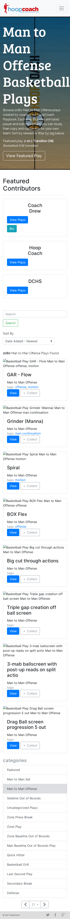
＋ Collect (30, 393)
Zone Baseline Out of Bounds (28, 836)
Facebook (55, 915)
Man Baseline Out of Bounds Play (31, 845)
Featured (13, 770)
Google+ (63, 915)
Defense (13, 893)
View (13, 393)
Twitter (48, 915)
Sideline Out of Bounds (24, 798)
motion (33, 387)
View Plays (17, 220)
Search (10, 323)
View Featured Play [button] (24, 155)
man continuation (28, 433)
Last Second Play (19, 874)
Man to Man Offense (22, 789)
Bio (12, 229)
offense (20, 387)
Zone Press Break (20, 817)
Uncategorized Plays (22, 808)
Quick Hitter (16, 855)
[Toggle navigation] (61, 8)
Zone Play (14, 827)
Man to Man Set (18, 779)
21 (34, 904)
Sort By (8, 333)
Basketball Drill (18, 864)
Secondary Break (19, 883)
